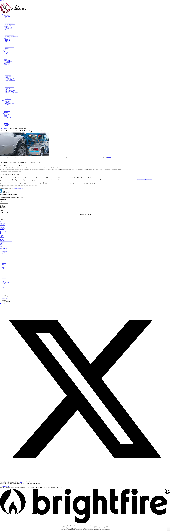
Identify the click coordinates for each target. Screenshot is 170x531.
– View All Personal (8, 19)
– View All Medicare (8, 42)
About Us (5, 51)
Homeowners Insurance (8, 17)
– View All (6, 49)
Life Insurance (6, 26)
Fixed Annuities (7, 29)
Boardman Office (6, 66)
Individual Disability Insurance (9, 35)
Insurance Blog (6, 112)
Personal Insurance (6, 15)
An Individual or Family (7, 101)
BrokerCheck (20, 482)
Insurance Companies (7, 54)
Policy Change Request (7, 62)
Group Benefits (4, 263)
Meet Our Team (6, 52)
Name (1, 201)
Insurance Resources (6, 64)
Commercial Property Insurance (9, 78)
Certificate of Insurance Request (8, 61)
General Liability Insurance (9, 23)
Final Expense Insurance (8, 28)
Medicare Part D (7, 40)
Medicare (5, 38)
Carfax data (109, 157)
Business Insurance (6, 77)
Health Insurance (6, 89)
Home (1, 128)
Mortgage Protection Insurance (9, 30)
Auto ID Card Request (7, 60)
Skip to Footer (6, 0)
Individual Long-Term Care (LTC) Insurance (11, 36)
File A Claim (5, 59)
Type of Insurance (2, 206)
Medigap (6, 41)
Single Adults (7, 102)
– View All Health (7, 37)
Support (3, 113)
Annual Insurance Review (7, 63)
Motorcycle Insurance (8, 18)
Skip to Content (2, 0)
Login (25, 488)
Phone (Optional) (2, 204)
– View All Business (8, 25)
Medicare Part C (7, 39)
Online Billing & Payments (7, 114)
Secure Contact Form (6, 124)
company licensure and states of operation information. (144, 179)
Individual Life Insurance (8, 27)
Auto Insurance (7, 16)
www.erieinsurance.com (17, 188)
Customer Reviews (6, 53)
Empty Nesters (7, 48)
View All (1, 249)
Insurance (3, 14)
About (3, 50)
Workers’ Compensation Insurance (10, 24)
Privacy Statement (13, 488)
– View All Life (7, 31)
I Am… (3, 100)
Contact (3, 65)
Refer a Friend (6, 125)
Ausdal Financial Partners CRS (4, 486)
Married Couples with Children (9, 47)
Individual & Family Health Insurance (10, 90)
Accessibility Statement (20, 488)
